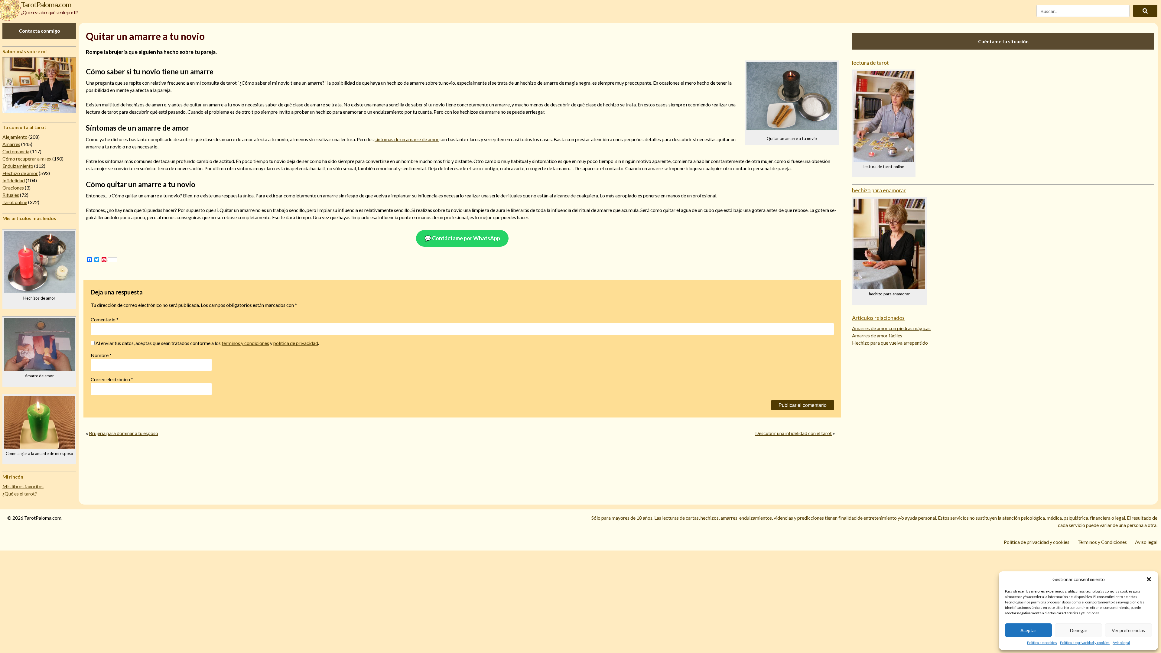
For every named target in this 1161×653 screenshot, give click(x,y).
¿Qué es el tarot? (19, 493)
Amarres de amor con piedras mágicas (891, 328)
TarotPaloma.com (46, 4)
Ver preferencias (1128, 630)
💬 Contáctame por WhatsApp (462, 238)
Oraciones (13, 187)
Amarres (11, 144)
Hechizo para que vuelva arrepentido (890, 343)
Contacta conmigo (39, 31)
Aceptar (1028, 630)
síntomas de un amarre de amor (407, 139)
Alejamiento (15, 137)
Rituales (10, 195)
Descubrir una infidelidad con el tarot (793, 433)
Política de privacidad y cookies (1085, 642)
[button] (1149, 579)
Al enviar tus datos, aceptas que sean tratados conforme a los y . (207, 343)
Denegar (1079, 630)
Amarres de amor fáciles (877, 335)
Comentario (105, 319)
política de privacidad (295, 343)
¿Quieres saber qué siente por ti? (49, 12)
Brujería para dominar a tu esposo (123, 433)
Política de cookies (1042, 642)
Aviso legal (1121, 642)
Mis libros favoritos (23, 486)
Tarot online (14, 202)
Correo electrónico (112, 379)
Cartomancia (15, 151)
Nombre (101, 355)
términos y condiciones (245, 343)
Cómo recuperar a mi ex (26, 158)
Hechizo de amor (20, 173)
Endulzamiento (17, 166)
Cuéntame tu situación (1003, 41)
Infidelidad (13, 180)
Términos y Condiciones (1102, 542)
